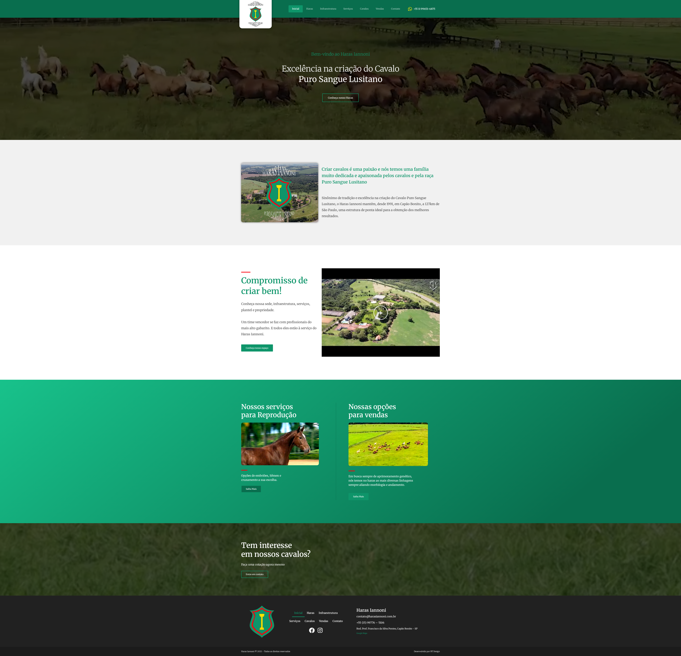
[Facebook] (311, 630)
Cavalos (364, 8)
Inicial (295, 8)
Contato (395, 8)
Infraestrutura (328, 8)
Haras (309, 8)
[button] (380, 312)
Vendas (380, 8)
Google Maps (361, 633)
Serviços (348, 8)
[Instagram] (320, 630)
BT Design (435, 651)
